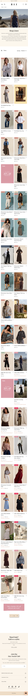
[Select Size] (12, 58)
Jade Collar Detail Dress (19, 513)
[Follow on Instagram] (12, 687)
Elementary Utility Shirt (6, 570)
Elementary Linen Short (6, 293)
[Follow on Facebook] (9, 687)
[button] (21, 51)
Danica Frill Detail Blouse (6, 320)
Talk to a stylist (14, 647)
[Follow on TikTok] (19, 687)
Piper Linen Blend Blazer (19, 542)
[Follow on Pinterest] (16, 687)
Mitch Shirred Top (18, 570)
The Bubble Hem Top (6, 105)
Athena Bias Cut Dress (19, 372)
